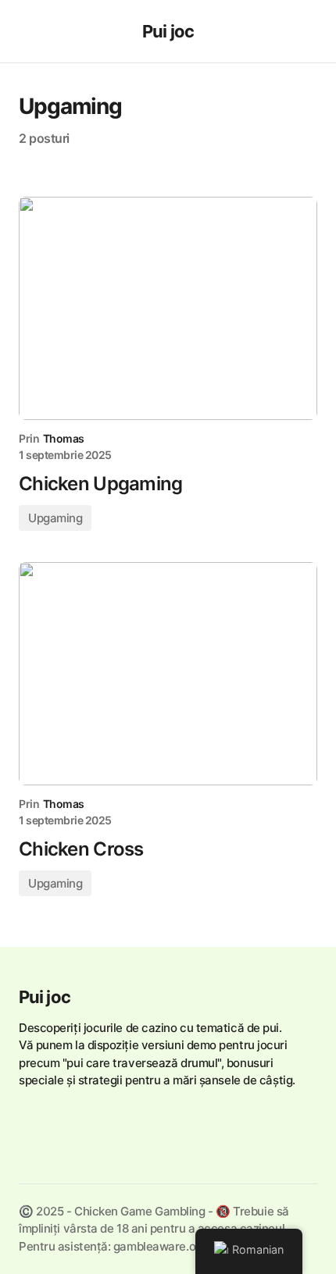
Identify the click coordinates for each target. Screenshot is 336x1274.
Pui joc (168, 31)
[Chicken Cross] (168, 674)
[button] (26, 31)
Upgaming (55, 518)
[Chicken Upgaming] (168, 309)
